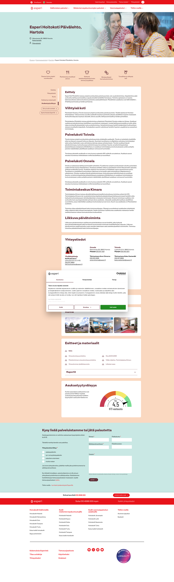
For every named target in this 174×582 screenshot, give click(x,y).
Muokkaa (86, 307)
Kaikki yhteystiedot (126, 501)
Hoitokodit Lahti (93, 519)
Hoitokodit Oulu (64, 525)
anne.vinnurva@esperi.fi (98, 260)
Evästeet (62, 558)
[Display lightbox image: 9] (125, 325)
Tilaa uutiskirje (36, 554)
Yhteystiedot (135, 2)
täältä (57, 480)
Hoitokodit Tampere (65, 532)
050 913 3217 (125, 251)
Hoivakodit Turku (35, 527)
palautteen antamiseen (52, 458)
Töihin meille (123, 510)
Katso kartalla (36, 40)
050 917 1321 (100, 251)
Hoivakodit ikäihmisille (39, 510)
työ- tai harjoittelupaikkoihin (54, 455)
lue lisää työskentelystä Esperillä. (62, 485)
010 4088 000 (81, 495)
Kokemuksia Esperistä (39, 551)
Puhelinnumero (117, 444)
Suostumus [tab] (60, 279)
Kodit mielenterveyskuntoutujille (70, 511)
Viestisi (92, 454)
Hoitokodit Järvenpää (95, 515)
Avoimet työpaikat (124, 513)
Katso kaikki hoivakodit (37, 530)
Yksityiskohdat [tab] (87, 279)
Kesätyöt (121, 517)
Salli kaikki (113, 307)
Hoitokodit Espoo (64, 519)
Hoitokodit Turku (64, 529)
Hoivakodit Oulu (35, 520)
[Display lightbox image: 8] (101, 325)
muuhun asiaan (50, 461)
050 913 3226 (94, 258)
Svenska (49, 2)
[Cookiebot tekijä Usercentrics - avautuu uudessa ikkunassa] (118, 273)
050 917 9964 (69, 262)
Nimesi (91, 437)
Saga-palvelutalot (35, 534)
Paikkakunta (116, 437)
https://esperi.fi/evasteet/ (56, 301)
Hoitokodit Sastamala (95, 522)
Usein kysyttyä (100, 2)
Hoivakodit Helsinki (36, 513)
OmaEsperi (37, 2)
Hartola (51, 60)
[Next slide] (135, 325)
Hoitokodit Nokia (64, 522)
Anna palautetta (111, 2)
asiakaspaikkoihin (51, 452)
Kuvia (54, 97)
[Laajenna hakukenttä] (142, 2)
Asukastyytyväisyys (49, 103)
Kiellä (61, 307)
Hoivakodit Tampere (36, 524)
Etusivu (32, 60)
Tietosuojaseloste (66, 551)
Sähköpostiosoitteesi (96, 444)
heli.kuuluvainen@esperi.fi (73, 264)
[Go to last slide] (66, 325)
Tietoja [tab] (114, 279)
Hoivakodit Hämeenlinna (38, 517)
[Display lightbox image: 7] (77, 325)
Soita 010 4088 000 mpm (87, 501)
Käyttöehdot (64, 554)
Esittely (53, 90)
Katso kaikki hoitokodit (66, 535)
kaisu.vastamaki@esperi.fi (123, 260)
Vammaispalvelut (41, 60)
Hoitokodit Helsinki (65, 515)
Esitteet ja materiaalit (49, 100)
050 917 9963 (119, 258)
